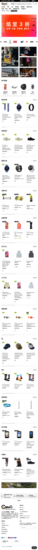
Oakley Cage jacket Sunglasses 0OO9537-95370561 (31, 325)
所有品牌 (3, 7)
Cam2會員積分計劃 (23, 511)
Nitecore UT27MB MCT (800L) (6, 412)
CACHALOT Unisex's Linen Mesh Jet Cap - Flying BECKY (18, 355)
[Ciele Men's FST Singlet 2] (19, 254)
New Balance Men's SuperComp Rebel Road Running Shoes (18, 147)
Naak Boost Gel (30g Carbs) (31, 206)
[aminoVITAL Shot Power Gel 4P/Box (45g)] (6, 225)
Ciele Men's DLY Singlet (30, 262)
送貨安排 (3, 527)
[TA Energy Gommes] (19, 198)
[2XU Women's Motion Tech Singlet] (19, 462)
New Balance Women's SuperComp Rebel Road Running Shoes (6, 147)
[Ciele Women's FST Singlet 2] (31, 285)
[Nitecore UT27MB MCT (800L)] (6, 404)
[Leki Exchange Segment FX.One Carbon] (19, 404)
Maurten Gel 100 (30, 232)
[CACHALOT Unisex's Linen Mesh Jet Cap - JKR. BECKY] (31, 346)
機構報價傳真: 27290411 (24, 517)
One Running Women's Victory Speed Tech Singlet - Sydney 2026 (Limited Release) (18, 295)
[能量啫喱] (5, 87)
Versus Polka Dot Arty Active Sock (5, 385)
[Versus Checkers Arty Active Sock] (31, 377)
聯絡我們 (21, 509)
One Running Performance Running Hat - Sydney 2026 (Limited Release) (6, 356)
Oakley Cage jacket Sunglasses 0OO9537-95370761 (18, 325)
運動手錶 (24, 92)
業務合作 (8, 10)
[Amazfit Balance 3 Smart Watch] (19, 168)
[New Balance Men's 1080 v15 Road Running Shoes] (31, 138)
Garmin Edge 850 (6, 441)
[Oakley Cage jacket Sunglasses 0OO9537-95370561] (31, 316)
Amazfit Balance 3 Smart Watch (18, 176)
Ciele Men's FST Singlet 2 (17, 262)
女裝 (12, 7)
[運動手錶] (23, 87)
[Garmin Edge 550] (19, 434)
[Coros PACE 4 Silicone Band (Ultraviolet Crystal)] (6, 107)
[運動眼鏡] (14, 87)
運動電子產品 (29, 7)
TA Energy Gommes (18, 205)
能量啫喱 (5, 92)
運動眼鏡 (14, 92)
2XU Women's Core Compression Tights (6, 470)
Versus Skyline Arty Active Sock (18, 385)
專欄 (10, 8)
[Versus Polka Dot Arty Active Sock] (6, 377)
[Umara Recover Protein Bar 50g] (6, 198)
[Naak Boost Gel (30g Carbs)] (31, 198)
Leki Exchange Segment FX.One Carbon (18, 413)
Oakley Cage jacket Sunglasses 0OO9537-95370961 (6, 325)
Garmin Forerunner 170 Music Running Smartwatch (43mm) (31, 177)
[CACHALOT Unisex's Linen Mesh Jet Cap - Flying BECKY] (19, 346)
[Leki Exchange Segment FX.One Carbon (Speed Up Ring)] (31, 404)
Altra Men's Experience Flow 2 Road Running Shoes (31, 471)
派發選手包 (23, 8)
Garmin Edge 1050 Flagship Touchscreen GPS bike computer (30, 443)
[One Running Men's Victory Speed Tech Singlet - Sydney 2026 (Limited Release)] (6, 254)
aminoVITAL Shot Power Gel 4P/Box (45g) (6, 234)
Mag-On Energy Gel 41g (18, 233)
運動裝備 (17, 7)
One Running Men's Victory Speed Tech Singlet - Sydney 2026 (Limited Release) (6, 264)
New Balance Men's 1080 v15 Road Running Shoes (31, 147)
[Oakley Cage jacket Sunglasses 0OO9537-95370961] (6, 316)
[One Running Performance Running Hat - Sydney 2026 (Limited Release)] (6, 346)
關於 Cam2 (22, 507)
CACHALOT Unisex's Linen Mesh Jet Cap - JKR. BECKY (31, 355)
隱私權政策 (3, 533)
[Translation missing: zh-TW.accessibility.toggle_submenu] (5, 7)
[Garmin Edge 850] (6, 434)
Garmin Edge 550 (18, 441)
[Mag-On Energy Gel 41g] (19, 225)
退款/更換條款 (4, 529)
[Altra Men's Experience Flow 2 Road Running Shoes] (31, 462)
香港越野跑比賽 (16, 8)
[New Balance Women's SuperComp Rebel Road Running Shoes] (6, 138)
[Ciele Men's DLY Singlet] (31, 254)
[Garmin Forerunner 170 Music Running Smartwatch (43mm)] (31, 168)
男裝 (8, 7)
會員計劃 (3, 10)
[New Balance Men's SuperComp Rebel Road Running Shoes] (19, 138)
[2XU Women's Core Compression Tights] (6, 462)
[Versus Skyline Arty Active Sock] (19, 377)
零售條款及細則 (4, 531)
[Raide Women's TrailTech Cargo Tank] (6, 285)
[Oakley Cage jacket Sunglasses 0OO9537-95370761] (19, 316)
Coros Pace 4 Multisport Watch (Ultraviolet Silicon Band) (18, 116)
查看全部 (35, 99)
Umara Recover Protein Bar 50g (5, 206)
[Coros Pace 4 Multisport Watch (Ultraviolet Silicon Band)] (19, 107)
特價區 (2, 8)
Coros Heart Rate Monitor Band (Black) (31, 115)
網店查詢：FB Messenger (25, 515)
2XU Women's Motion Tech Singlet (18, 470)
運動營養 (22, 7)
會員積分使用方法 (5, 525)
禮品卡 (6, 8)
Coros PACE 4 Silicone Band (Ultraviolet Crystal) (6, 116)
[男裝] (32, 87)
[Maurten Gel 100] (31, 225)
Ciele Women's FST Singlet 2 (31, 293)
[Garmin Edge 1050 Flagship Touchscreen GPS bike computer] (31, 434)
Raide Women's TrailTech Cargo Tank (6, 293)
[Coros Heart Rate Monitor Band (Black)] (31, 107)
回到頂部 (19, 500)
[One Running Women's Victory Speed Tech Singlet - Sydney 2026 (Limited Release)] (19, 285)
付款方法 (3, 523)
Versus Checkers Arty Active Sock (30, 385)
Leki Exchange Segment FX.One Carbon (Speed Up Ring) (30, 414)
